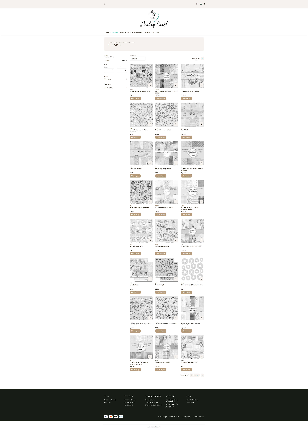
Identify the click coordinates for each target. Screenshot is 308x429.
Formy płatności (149, 400)
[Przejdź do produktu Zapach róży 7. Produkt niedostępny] (166, 270)
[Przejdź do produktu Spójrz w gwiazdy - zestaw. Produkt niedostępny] (166, 153)
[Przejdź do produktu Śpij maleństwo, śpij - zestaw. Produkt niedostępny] (166, 192)
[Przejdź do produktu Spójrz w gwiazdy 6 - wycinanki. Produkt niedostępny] (141, 192)
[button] (116, 4)
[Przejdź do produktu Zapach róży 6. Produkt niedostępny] (141, 270)
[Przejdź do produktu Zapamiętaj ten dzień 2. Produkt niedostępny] (166, 347)
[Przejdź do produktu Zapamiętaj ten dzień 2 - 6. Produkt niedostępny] (192, 347)
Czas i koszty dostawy (151, 402)
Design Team (190, 402)
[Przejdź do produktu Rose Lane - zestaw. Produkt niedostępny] (141, 153)
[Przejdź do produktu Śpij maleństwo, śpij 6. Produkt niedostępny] (166, 231)
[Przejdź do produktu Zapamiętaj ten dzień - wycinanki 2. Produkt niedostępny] (141, 308)
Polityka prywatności (172, 404)
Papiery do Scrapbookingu (122, 42)
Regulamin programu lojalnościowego (172, 400)
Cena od (106, 67)
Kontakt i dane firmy (192, 400)
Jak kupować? (170, 407)
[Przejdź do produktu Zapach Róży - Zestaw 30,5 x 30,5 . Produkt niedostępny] (192, 231)
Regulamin (107, 402)
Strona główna (111, 42)
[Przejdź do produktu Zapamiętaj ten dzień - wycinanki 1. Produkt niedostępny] (192, 270)
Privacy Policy (186, 417)
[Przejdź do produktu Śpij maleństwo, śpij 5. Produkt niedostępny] (141, 231)
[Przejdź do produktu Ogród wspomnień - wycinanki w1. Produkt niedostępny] (141, 76)
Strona (193, 58)
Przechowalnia (128, 405)
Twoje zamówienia (130, 400)
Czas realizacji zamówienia (153, 405)
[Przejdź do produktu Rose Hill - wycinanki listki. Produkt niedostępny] (166, 115)
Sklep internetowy (153, 427)
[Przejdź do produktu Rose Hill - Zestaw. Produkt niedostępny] (192, 115)
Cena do (119, 67)
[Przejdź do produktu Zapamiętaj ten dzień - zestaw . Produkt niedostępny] (192, 308)
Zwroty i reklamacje (110, 400)
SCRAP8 (109, 79)
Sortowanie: (133, 55)
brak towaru (110, 87)
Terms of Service (199, 417)
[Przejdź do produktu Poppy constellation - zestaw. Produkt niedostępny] (192, 76)
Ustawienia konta (129, 402)
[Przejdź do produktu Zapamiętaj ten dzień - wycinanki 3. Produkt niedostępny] (166, 308)
